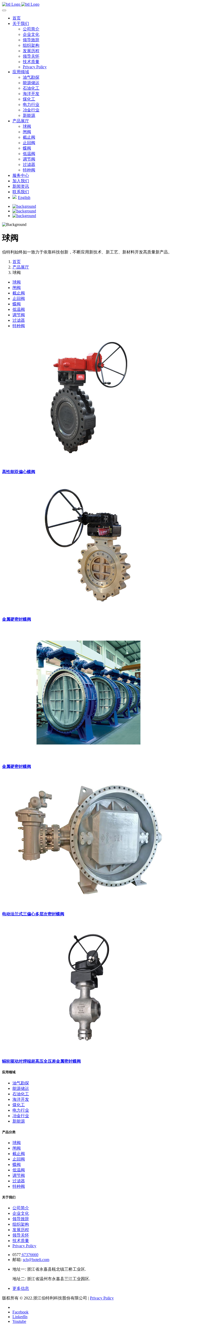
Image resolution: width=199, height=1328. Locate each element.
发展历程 (31, 51)
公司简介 (31, 29)
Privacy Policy (35, 67)
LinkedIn (19, 1316)
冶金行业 (31, 110)
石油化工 (31, 88)
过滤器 (29, 164)
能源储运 (31, 83)
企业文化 (31, 34)
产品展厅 (20, 267)
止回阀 (29, 142)
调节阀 (29, 159)
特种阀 (29, 170)
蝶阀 (27, 148)
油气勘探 (31, 77)
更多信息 (20, 1288)
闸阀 (27, 132)
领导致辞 (31, 40)
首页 (16, 261)
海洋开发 (31, 93)
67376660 (29, 1254)
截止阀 (29, 137)
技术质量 (31, 61)
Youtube (19, 1321)
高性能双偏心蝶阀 (18, 472)
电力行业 (31, 104)
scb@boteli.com (36, 1259)
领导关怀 (31, 56)
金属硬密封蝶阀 (16, 619)
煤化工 (29, 99)
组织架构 (31, 45)
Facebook (20, 1312)
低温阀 (29, 153)
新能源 (29, 115)
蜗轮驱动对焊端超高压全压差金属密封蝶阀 (41, 1061)
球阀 (27, 126)
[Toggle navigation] (4, 10)
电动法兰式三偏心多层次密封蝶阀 (33, 914)
